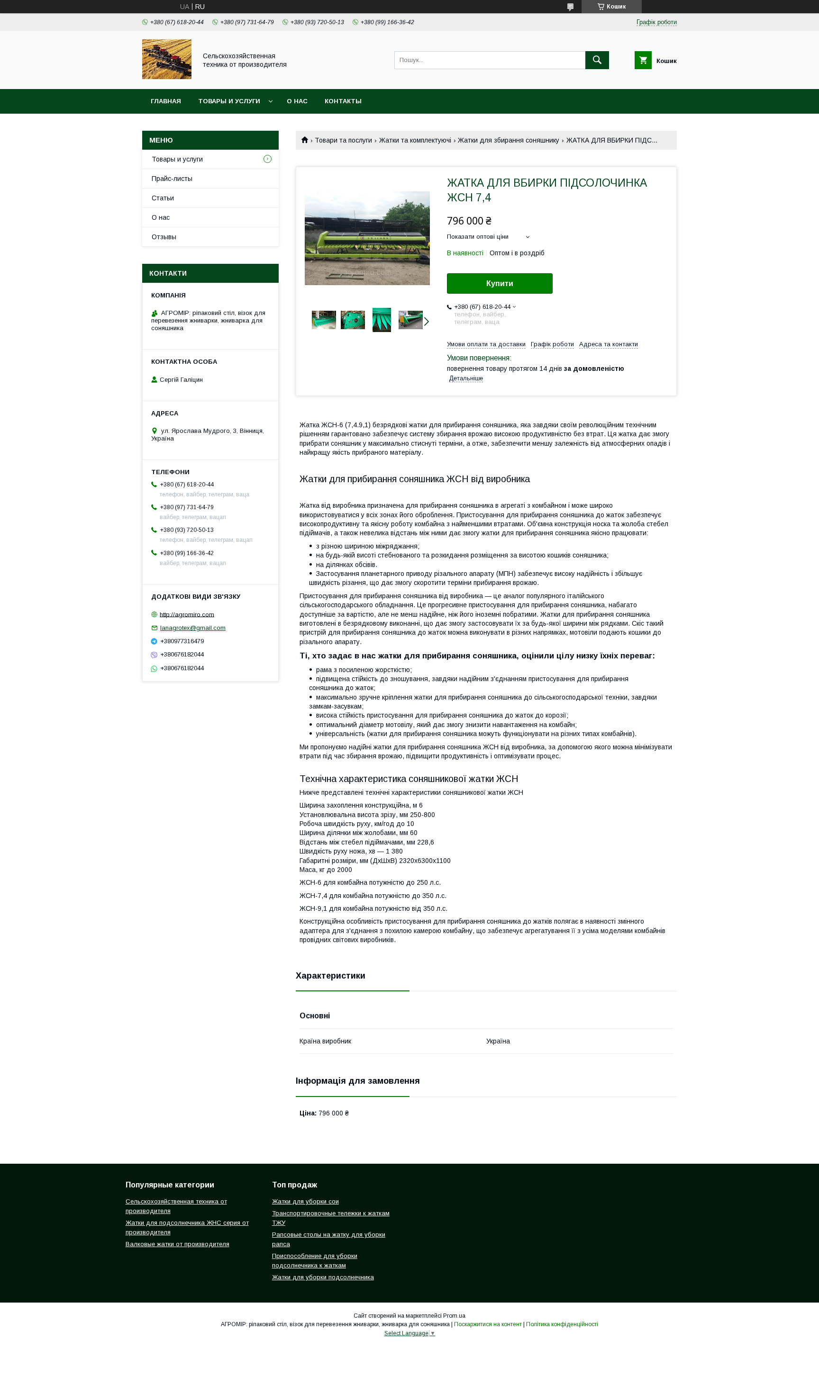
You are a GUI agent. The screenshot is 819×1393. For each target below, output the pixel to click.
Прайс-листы (172, 178)
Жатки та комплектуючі (415, 140)
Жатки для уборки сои (305, 1201)
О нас (297, 101)
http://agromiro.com (187, 614)
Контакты (343, 101)
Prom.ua (454, 1315)
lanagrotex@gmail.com (193, 627)
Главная (166, 101)
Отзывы (164, 237)
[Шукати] (597, 60)
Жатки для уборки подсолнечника (323, 1277)
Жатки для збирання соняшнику (508, 140)
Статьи (163, 198)
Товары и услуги (229, 101)
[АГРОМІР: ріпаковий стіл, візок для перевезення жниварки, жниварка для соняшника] (166, 77)
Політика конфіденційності (562, 1324)
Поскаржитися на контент (488, 1324)
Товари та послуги (343, 140)
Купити (499, 283)
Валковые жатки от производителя (177, 1244)
